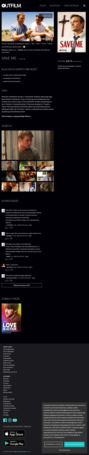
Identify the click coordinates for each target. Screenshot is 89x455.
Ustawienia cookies (9, 408)
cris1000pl (10, 225)
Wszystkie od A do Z (10, 372)
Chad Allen (36, 50)
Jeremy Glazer (28, 50)
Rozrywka (6, 370)
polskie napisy (17, 47)
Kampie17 (9, 236)
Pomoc (5, 413)
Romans (6, 379)
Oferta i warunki (8, 399)
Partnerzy (6, 410)
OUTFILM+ (55, 5)
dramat (4, 44)
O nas (5, 397)
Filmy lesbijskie (8, 351)
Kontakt (6, 415)
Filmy (43, 5)
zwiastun (46, 16)
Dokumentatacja (64, 450)
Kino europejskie (9, 365)
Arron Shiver (5, 52)
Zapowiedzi (7, 358)
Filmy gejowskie (8, 349)
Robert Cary (12, 50)
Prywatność (7, 403)
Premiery (6, 356)
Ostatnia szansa (8, 360)
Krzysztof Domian (12, 278)
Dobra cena (7, 363)
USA (33, 44)
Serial (5, 390)
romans (27, 44)
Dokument (6, 388)
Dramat (5, 383)
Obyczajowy (7, 385)
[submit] (84, 5)
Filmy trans (7, 354)
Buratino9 (10, 267)
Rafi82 (8, 256)
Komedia (6, 381)
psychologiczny (19, 44)
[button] (72, 52)
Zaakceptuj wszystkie (74, 444)
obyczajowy (10, 44)
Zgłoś (30, 225)
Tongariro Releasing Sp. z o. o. (21, 451)
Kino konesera (8, 367)
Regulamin (6, 401)
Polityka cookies (8, 406)
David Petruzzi (45, 50)
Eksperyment (7, 392)
